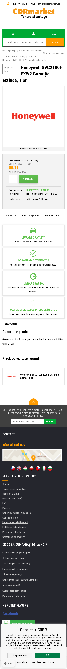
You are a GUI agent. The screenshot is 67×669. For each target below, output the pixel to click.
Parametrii (11, 215)
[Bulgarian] (50, 468)
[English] (19, 468)
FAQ (4, 503)
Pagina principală (10, 50)
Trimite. (50, 421)
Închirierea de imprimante (14, 527)
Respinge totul (19, 655)
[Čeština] (13, 468)
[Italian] (44, 468)
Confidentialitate (10, 517)
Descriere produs (30, 215)
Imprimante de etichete (32, 50)
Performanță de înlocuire (13, 532)
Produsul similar (53, 215)
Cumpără (28, 179)
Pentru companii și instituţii (15, 522)
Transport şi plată (10, 493)
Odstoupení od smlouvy (13, 536)
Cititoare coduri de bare (53, 53)
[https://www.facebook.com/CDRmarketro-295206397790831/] (10, 613)
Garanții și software (27, 56)
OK (47, 655)
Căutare (55, 42)
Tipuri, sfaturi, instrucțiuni (14, 489)
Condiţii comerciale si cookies (16, 512)
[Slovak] (37, 468)
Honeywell (10, 56)
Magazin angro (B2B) (12, 498)
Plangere (6, 508)
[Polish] (31, 468)
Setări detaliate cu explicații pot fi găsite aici (33, 662)
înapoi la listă (8, 69)
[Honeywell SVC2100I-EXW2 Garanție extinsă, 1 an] (33, 117)
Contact (6, 484)
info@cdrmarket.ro (49, 3)
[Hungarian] (25, 468)
